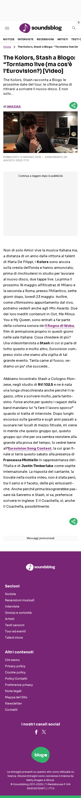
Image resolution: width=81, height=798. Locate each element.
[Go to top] (72, 784)
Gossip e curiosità (18, 613)
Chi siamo (12, 660)
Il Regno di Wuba (59, 326)
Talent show (14, 637)
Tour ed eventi (15, 631)
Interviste (25, 39)
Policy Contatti (16, 678)
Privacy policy (15, 666)
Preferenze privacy (19, 685)
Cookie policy (15, 672)
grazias (14, 106)
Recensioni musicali (19, 600)
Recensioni (45, 39)
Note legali (13, 691)
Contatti (11, 710)
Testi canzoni (14, 625)
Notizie (8, 39)
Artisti (62, 39)
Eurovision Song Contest (30, 448)
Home (7, 46)
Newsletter (13, 703)
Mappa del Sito (16, 697)
